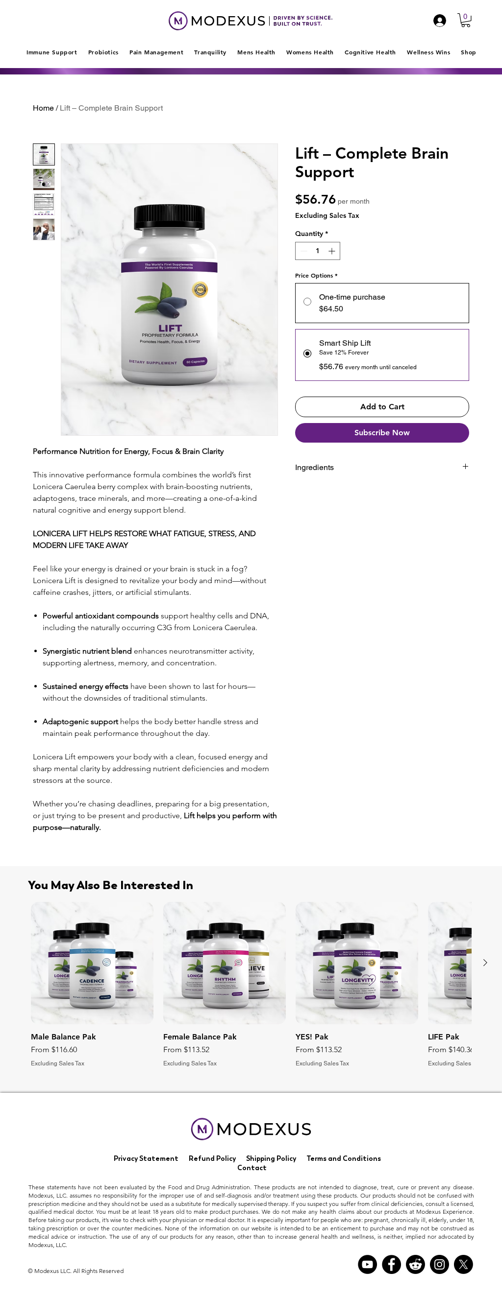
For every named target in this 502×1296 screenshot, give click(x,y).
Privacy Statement (146, 1158)
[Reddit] (415, 1264)
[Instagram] (439, 1264)
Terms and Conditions (343, 1158)
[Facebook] (391, 1264)
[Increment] (332, 250)
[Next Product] (485, 962)
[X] (463, 1264)
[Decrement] (303, 250)
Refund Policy (212, 1158)
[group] (251, 984)
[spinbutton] (317, 250)
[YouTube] (367, 1264)
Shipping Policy (271, 1158)
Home (43, 108)
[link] (465, 20)
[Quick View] (92, 963)
